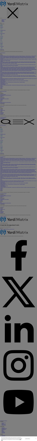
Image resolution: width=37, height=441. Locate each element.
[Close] (36, 438)
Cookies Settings (27, 438)
